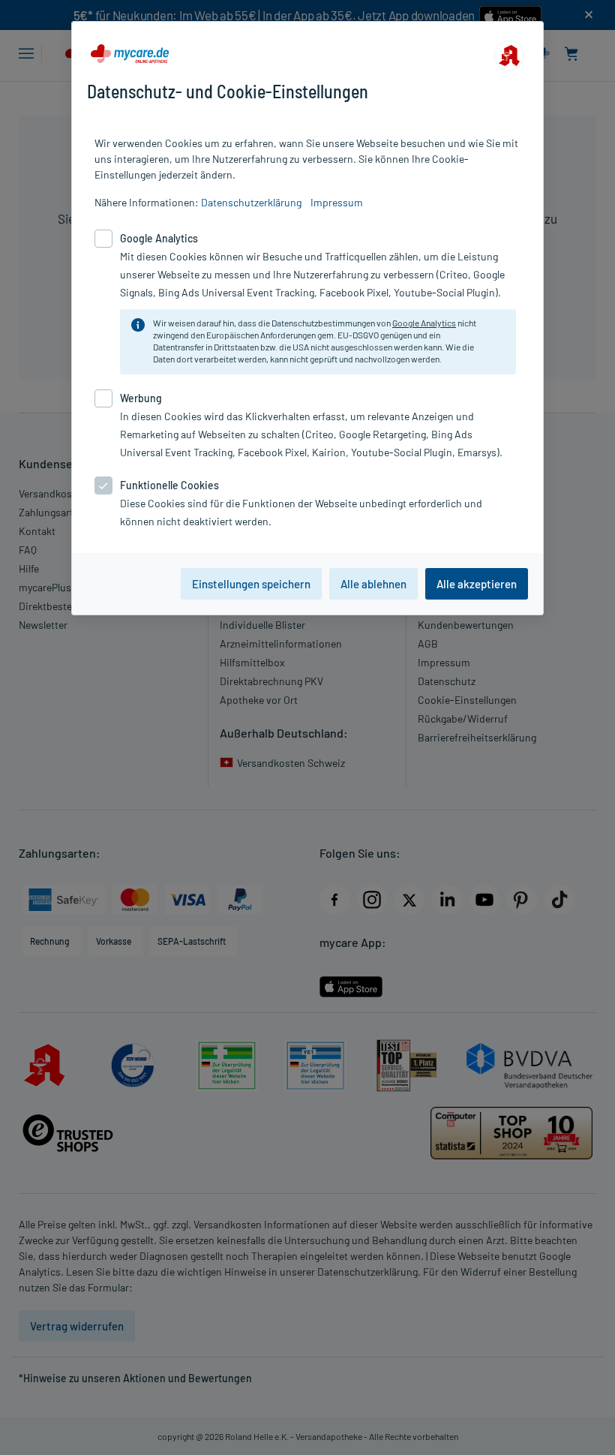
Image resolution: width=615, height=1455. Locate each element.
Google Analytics (424, 322)
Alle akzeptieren (476, 584)
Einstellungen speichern (251, 584)
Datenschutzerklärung (251, 202)
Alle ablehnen (373, 584)
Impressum (336, 202)
